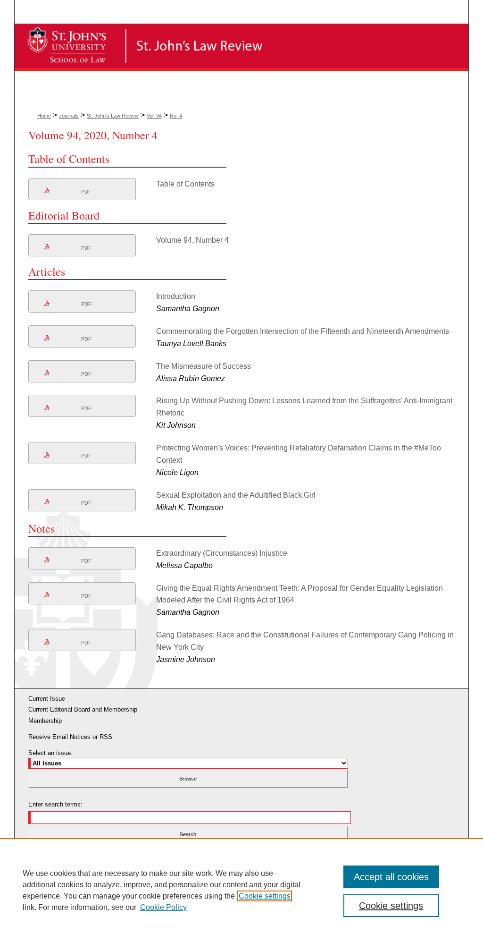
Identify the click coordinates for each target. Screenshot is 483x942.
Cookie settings (265, 896)
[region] (241, 890)
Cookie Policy (163, 907)
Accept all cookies (391, 877)
